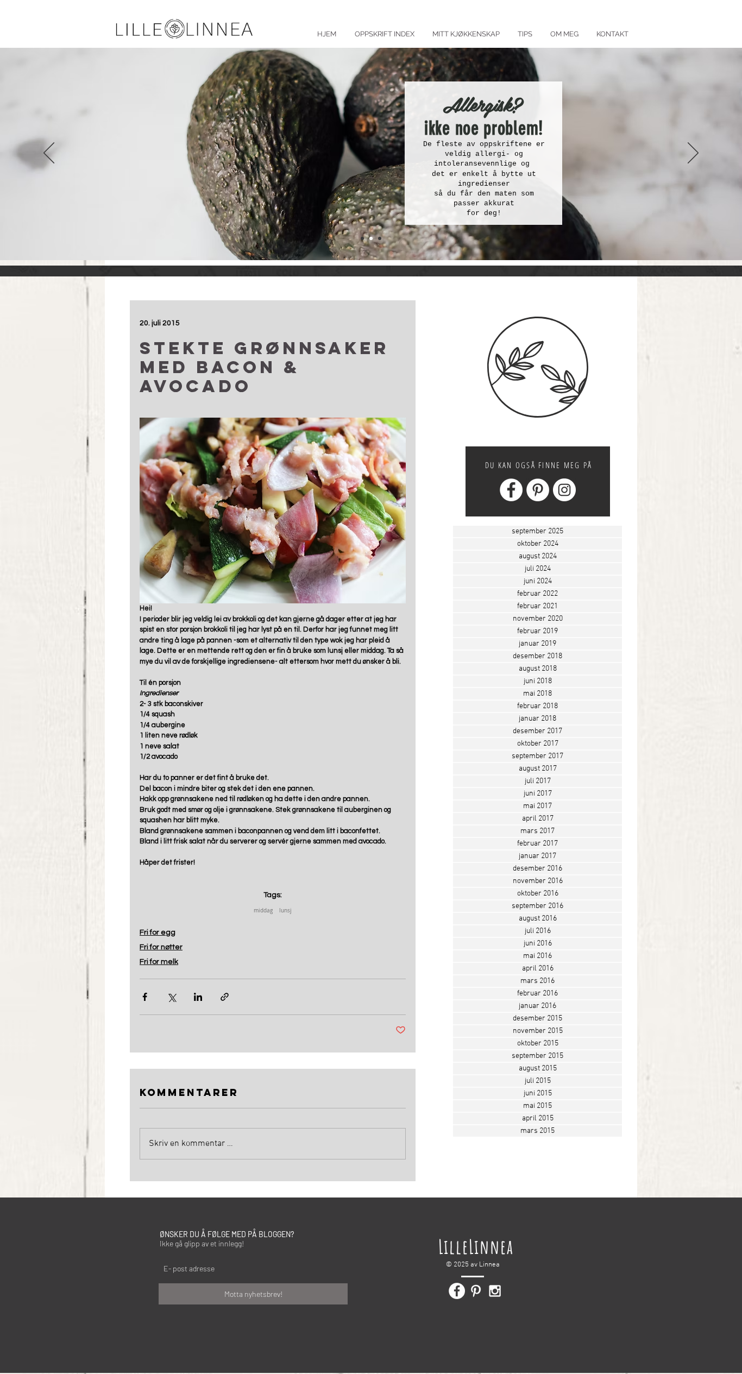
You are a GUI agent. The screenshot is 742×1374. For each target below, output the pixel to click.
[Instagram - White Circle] (564, 489)
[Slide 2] (371, 238)
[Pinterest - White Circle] (537, 489)
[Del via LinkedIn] (198, 997)
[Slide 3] (379, 238)
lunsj (285, 910)
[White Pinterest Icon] (476, 1291)
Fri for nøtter (161, 947)
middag (263, 910)
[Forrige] (48, 153)
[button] (524, 29)
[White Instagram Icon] (495, 1291)
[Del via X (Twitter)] (171, 997)
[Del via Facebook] (145, 997)
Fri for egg (157, 932)
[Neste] (693, 153)
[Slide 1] (362, 238)
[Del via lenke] (224, 997)
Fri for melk (159, 962)
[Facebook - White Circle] (511, 489)
